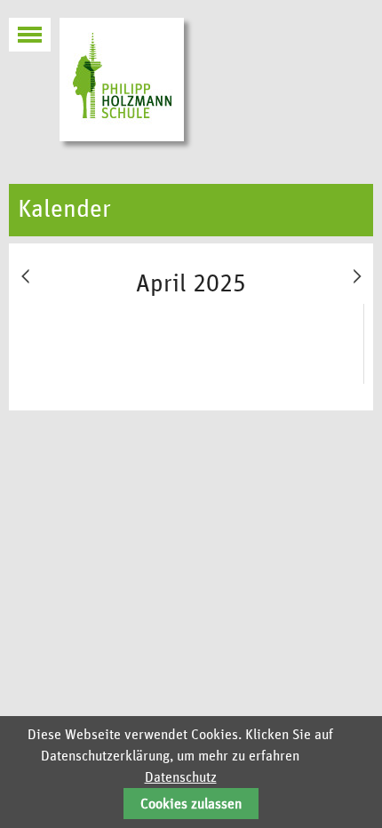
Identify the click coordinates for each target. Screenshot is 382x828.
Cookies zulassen (191, 804)
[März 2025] (25, 276)
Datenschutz (181, 777)
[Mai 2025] (357, 276)
